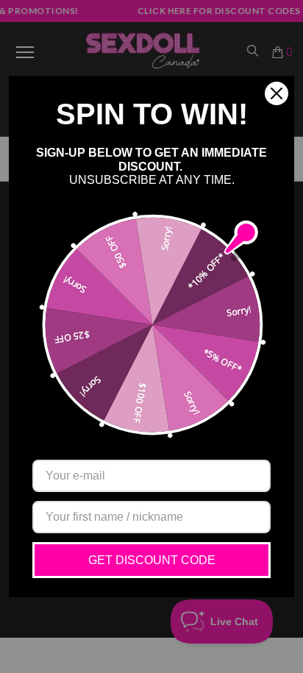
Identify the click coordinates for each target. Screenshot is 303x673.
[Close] (276, 93)
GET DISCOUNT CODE (151, 560)
